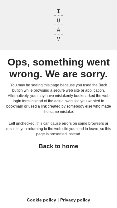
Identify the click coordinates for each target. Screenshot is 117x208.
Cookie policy (41, 199)
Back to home (58, 146)
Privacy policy (75, 199)
